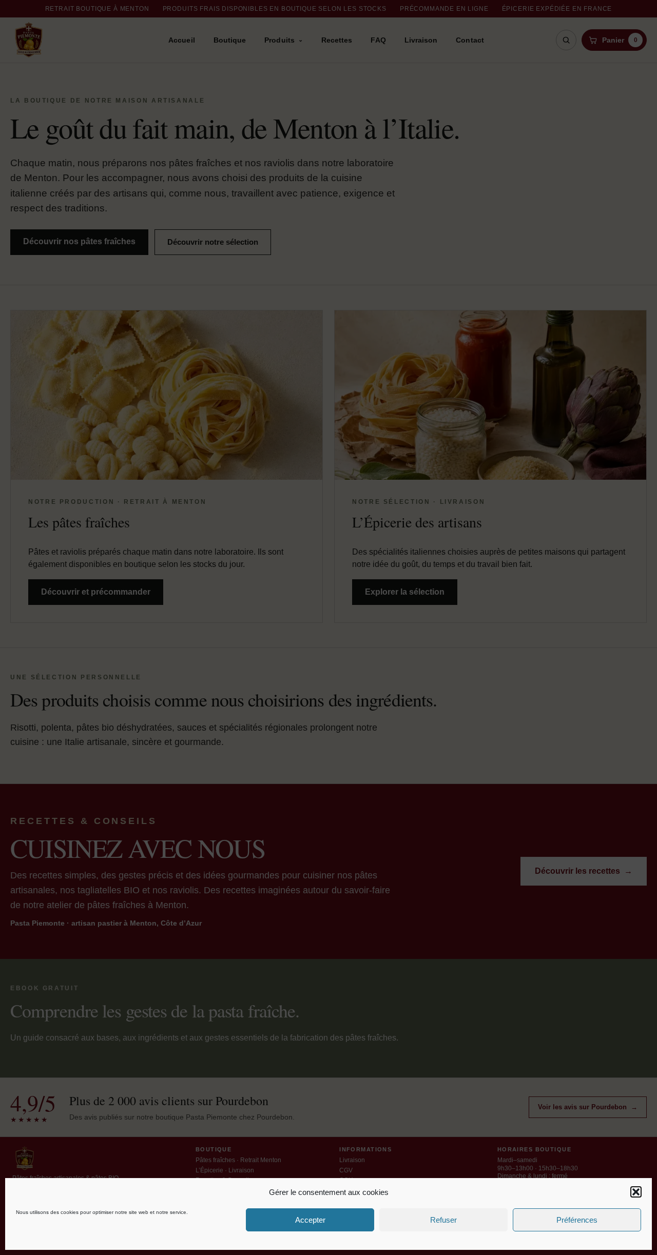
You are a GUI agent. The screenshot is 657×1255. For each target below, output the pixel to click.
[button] (636, 1192)
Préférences (576, 1219)
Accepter (310, 1219)
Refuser (443, 1219)
